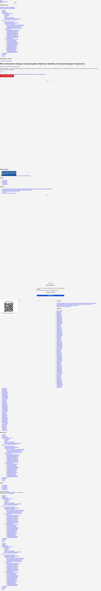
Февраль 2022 (59, 367)
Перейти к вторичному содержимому (7, 8)
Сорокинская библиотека (12, 45)
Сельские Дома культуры (10, 23)
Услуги (6, 16)
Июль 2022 (59, 362)
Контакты (4, 54)
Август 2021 (59, 373)
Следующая (9, 60)
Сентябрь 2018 (5, 410)
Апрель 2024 (59, 340)
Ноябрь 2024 (59, 332)
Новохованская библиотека (12, 43)
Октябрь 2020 (59, 384)
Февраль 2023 (59, 354)
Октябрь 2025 (59, 321)
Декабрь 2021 (59, 369)
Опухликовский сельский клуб (13, 30)
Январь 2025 (59, 330)
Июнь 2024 (59, 337)
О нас (3, 55)
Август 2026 (59, 310)
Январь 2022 (59, 368)
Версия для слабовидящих (7, 75)
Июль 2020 (59, 387)
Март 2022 (59, 366)
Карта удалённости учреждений (11, 19)
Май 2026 (59, 313)
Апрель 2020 (4, 390)
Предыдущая (3, 60)
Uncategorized (26, 74)
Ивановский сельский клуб (12, 34)
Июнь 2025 (59, 325)
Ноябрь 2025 (59, 320)
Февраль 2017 (5, 430)
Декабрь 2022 (59, 356)
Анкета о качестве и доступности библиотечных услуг (68, 305)
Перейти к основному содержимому (7, 7)
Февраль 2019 (5, 404)
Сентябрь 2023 (60, 347)
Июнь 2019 (4, 400)
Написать (50, 295)
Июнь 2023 (59, 350)
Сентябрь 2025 (60, 322)
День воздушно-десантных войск (9, 193)
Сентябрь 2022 (60, 359)
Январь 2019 (4, 406)
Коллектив (7, 15)
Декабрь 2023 (59, 344)
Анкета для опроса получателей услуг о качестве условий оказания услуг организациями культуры (76, 303)
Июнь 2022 (59, 363)
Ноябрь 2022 (59, 357)
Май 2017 (4, 426)
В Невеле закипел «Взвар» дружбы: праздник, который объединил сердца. (17, 189)
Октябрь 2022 (59, 358)
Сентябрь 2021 (60, 372)
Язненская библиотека (11, 473)
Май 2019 (4, 401)
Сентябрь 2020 (60, 385)
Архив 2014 (4, 181)
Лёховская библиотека (11, 40)
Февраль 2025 (59, 329)
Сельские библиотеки (9, 38)
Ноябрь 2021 (59, 370)
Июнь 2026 (59, 312)
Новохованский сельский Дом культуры (15, 25)
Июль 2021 (59, 374)
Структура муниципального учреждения (13, 18)
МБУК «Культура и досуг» (7, 13)
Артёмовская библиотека (12, 52)
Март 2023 (59, 353)
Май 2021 (59, 376)
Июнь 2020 (4, 388)
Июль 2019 (4, 399)
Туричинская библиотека (12, 41)
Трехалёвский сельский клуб (13, 36)
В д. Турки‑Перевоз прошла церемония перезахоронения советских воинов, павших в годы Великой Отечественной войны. (27, 188)
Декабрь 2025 (59, 319)
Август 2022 (59, 361)
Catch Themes (11, 493)
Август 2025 (59, 323)
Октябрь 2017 (5, 421)
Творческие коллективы (9, 17)
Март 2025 (59, 328)
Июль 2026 (59, 311)
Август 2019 (4, 398)
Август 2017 (4, 423)
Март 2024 (59, 341)
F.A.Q (3, 56)
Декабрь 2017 (5, 419)
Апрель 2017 (4, 428)
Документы (4, 53)
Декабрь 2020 (59, 381)
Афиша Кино (5, 12)
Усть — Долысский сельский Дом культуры (15, 24)
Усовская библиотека (11, 50)
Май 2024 (59, 339)
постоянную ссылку (42, 74)
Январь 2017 (4, 184)
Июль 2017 (4, 424)
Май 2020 (4, 389)
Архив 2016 (4, 183)
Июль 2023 (59, 349)
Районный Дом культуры (10, 21)
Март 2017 (4, 429)
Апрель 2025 (59, 327)
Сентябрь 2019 (5, 397)
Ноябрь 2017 (4, 420)
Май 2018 (4, 414)
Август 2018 (4, 411)
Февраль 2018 (5, 417)
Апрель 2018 (4, 415)
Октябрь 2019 (5, 396)
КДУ (3, 20)
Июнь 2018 (4, 413)
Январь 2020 (4, 393)
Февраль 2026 (59, 317)
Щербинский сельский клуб (12, 37)
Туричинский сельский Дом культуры (14, 28)
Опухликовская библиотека (12, 39)
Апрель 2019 (4, 402)
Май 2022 (59, 364)
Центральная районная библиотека (12, 22)
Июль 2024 (59, 336)
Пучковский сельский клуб (12, 32)
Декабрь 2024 (59, 331)
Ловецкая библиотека (11, 46)
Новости (4, 10)
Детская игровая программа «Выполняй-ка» (11, 190)
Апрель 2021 (59, 377)
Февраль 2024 (59, 342)
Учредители (7, 14)
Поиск (1, 2)
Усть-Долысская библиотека (12, 42)
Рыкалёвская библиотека (12, 44)
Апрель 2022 (59, 365)
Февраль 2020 (5, 392)
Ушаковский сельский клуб (12, 33)
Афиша (3, 11)
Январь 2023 (59, 355)
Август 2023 (59, 348)
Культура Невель (16, 66)
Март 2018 (4, 416)
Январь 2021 (59, 380)
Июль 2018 (4, 412)
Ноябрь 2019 (4, 395)
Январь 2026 (59, 318)
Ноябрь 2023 (59, 345)
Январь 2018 (4, 418)
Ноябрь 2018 (4, 408)
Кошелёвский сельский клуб (12, 31)
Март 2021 (59, 378)
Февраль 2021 (59, 379)
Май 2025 (59, 326)
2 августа (4, 192)
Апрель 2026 (59, 314)
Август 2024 (59, 335)
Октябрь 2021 (59, 371)
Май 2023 (59, 351)
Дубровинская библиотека (12, 51)
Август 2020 (59, 386)
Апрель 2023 (59, 352)
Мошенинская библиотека (12, 47)
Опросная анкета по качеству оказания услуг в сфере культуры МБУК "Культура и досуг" (74, 304)
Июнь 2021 (59, 375)
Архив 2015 (4, 182)
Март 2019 (4, 403)
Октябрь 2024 (59, 333)
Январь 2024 (59, 343)
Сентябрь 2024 (60, 334)
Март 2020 (4, 391)
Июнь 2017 (4, 425)
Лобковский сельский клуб (12, 35)
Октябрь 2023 (59, 346)
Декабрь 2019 (5, 394)
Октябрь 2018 (5, 409)
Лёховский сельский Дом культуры (14, 27)
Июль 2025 (59, 324)
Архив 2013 (4, 180)
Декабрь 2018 (5, 407)
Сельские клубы (8, 29)
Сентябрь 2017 (5, 422)
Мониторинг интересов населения (64, 306)
